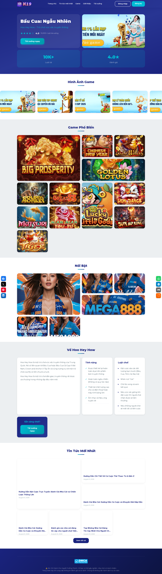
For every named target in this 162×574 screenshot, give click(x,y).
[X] (3, 284)
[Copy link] (158, 295)
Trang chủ (52, 4)
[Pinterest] (3, 290)
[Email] (158, 290)
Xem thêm (25, 310)
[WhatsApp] (158, 279)
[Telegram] (158, 284)
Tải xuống (98, 4)
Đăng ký (138, 4)
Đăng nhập (122, 4)
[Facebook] (3, 279)
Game (77, 4)
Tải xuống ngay (32, 41)
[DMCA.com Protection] (81, 561)
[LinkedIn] (3, 295)
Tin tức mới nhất (66, 4)
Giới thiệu (87, 4)
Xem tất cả (81, 540)
